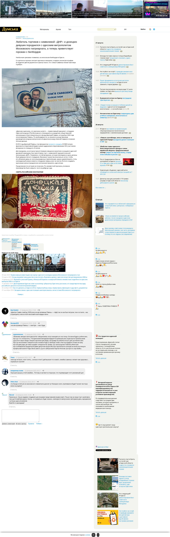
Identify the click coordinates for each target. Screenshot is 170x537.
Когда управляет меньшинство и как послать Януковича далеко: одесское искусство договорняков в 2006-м (55, 267)
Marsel (11, 395)
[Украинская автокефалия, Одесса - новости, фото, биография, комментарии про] (26, 250)
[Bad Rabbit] (5, 314)
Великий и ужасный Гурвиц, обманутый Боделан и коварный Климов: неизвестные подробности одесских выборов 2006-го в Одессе (44, 280)
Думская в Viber (103, 447)
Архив (58, 29)
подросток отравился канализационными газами (110, 50)
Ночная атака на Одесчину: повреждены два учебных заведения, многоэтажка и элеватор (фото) (17, 16)
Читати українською (28, 38)
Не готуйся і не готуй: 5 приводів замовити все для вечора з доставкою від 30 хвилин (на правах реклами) (126, 516)
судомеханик (18, 334)
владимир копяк (17, 371)
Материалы (44, 29)
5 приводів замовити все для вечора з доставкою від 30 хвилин (116, 72)
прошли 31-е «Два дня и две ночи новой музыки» (111, 163)
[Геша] (5, 361)
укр (125, 29)
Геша (12, 357)
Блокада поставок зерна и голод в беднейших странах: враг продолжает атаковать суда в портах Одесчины (126, 481)
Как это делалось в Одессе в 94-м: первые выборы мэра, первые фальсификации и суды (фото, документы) (50, 288)
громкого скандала (55, 144)
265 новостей (15, 247)
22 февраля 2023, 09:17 (27, 382)
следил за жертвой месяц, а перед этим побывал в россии (115, 153)
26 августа (99, 125)
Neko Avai (14, 382)
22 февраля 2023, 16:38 (23, 395)
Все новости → (101, 188)
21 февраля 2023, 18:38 (28, 323)
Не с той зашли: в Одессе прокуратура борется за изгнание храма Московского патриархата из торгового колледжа (11, 267)
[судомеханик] (6, 334)
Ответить (13, 318)
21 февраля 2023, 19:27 (24, 357)
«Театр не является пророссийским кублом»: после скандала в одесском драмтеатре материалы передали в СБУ (118, 218)
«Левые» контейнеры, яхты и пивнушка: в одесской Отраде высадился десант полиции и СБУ (52, 16)
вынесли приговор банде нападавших (116, 92)
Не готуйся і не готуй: (107, 72)
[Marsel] (4, 395)
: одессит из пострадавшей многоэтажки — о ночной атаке (113, 108)
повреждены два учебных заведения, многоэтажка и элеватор (117, 116)
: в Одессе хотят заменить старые (113, 83)
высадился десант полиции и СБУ (117, 141)
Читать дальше (101, 358)
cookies (87, 535)
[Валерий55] (5, 327)
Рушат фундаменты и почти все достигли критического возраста (114, 81)
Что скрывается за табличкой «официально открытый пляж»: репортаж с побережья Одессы (120, 206)
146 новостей (34, 249)
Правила (31, 424)
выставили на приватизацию (117, 129)
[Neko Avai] (5, 385)
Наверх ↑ (21, 294)
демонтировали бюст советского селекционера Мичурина (116, 66)
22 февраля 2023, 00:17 (33, 371)
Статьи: (99, 199)
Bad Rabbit (14, 310)
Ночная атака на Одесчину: (110, 114)
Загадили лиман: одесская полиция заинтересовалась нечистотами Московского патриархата (47, 290)
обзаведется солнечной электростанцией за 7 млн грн (116, 173)
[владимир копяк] (5, 374)
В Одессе (103, 129)
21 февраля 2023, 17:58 (28, 310)
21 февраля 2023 (20, 37)
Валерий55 (15, 323)
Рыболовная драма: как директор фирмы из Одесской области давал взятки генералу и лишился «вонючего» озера (124, 15)
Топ (69, 29)
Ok (93, 535)
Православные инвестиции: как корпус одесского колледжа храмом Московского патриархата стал (33, 267)
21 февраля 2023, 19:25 (32, 334)
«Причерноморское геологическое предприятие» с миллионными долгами (114, 132)
